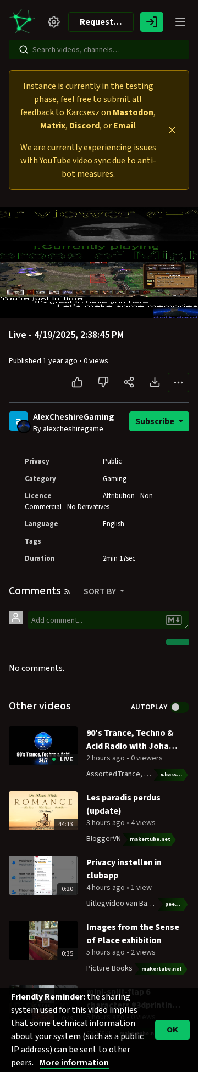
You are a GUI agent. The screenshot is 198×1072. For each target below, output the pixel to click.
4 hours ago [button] (106, 887)
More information (74, 1063)
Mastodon (133, 112)
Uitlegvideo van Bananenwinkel (137, 903)
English (113, 524)
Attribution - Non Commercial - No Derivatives (89, 501)
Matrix (52, 126)
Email (124, 126)
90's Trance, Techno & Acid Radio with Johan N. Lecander (130, 740)
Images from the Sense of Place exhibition (132, 933)
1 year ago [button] (61, 361)
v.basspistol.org (175, 774)
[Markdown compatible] (174, 620)
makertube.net (150, 839)
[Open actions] (178, 382)
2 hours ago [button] (106, 758)
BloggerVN (103, 838)
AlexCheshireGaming (73, 417)
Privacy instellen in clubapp (124, 869)
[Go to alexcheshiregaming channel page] (24, 426)
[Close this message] (172, 130)
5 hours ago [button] (106, 952)
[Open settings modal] (53, 21)
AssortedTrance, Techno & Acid (138, 774)
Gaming (115, 479)
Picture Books (109, 968)
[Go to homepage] (24, 22)
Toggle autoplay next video (179, 707)
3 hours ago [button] (106, 822)
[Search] (24, 49)
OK (172, 1030)
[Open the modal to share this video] (129, 382)
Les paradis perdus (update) (123, 804)
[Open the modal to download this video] (155, 382)
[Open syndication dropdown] (67, 591)
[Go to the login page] (151, 22)
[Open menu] (180, 21)
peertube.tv (177, 904)
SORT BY (101, 591)
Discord (84, 126)
